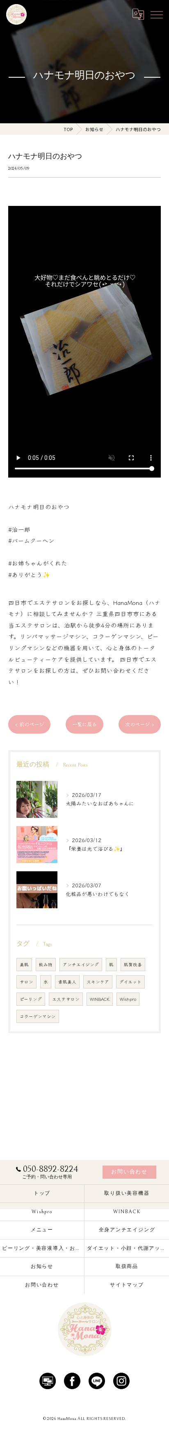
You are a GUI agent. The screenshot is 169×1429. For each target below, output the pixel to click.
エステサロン (66, 999)
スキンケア (98, 982)
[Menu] (156, 14)
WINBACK (100, 999)
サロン (26, 982)
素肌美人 (67, 982)
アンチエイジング (81, 964)
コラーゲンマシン (38, 1016)
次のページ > (139, 724)
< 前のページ (29, 724)
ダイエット (130, 982)
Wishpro (128, 999)
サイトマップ (127, 1285)
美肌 (24, 964)
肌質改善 (133, 964)
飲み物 (46, 964)
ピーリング (31, 999)
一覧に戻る (84, 724)
